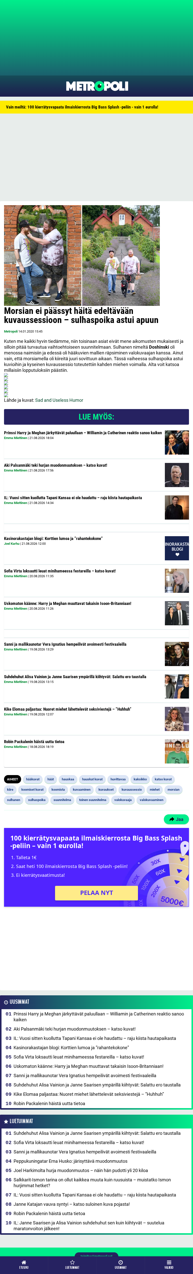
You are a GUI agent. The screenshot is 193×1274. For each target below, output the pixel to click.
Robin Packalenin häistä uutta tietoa (34, 741)
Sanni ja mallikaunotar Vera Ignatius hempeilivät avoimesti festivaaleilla (65, 644)
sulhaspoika (36, 800)
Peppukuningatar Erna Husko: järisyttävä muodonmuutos (70, 1161)
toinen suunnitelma (92, 800)
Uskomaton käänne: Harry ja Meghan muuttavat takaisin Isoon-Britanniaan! (67, 603)
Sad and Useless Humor (59, 400)
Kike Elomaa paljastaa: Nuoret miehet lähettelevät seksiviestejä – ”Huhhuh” (67, 709)
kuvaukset (106, 789)
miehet (155, 789)
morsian (173, 789)
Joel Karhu (11, 543)
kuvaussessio (132, 789)
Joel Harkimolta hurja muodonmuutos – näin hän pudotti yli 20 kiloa (81, 1170)
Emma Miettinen (15, 438)
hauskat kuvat (92, 779)
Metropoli (11, 331)
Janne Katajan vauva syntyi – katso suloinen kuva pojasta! (72, 1204)
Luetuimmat (21, 1121)
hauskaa (68, 779)
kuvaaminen (81, 789)
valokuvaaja (123, 800)
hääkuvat (32, 779)
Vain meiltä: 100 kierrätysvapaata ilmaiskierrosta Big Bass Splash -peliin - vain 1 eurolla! (82, 107)
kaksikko (140, 779)
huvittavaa (118, 779)
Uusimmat (19, 1002)
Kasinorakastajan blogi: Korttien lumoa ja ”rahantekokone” (53, 538)
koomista (58, 789)
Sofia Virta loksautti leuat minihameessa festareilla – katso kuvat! (60, 570)
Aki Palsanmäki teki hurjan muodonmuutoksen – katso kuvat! (55, 465)
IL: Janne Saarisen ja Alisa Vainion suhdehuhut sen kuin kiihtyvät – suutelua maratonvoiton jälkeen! (89, 1225)
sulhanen (13, 800)
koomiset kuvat (32, 789)
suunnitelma (62, 800)
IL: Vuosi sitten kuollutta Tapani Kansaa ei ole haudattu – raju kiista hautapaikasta (73, 497)
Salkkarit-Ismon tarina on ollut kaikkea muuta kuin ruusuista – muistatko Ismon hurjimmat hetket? (92, 1182)
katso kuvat (163, 779)
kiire (10, 789)
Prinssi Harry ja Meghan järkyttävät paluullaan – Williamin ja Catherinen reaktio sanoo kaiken (83, 432)
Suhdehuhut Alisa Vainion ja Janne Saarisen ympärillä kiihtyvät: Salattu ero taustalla (75, 676)
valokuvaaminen (151, 800)
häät (50, 779)
